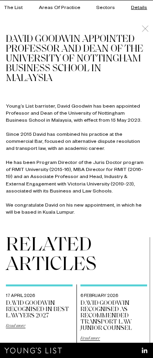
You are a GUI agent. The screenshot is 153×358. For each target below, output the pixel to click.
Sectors (105, 8)
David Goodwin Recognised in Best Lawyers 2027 (37, 309)
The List (13, 8)
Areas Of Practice (59, 8)
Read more (16, 326)
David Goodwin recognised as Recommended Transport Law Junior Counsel (106, 315)
